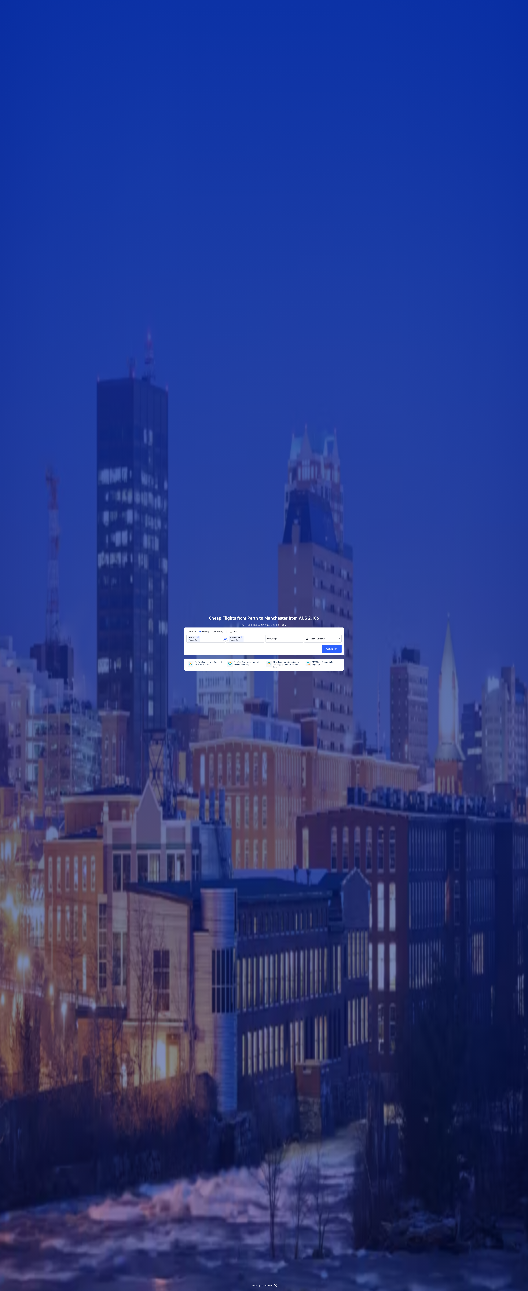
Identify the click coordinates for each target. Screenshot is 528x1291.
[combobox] (201, 639)
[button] (377, 4)
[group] (205, 639)
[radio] (191, 631)
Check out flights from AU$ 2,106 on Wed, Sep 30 (262, 625)
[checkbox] (234, 631)
